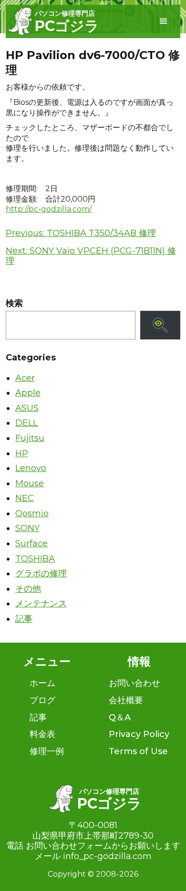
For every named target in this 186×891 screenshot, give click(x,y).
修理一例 (47, 751)
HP (21, 453)
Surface (31, 543)
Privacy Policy (139, 734)
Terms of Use (138, 751)
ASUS (27, 408)
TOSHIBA (35, 558)
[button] (163, 21)
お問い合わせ (134, 683)
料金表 (42, 734)
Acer (25, 378)
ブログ (42, 700)
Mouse (29, 483)
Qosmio (32, 513)
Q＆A (120, 717)
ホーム (42, 683)
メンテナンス (41, 603)
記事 (23, 619)
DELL (26, 423)
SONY (27, 528)
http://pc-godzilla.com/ (49, 209)
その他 (28, 589)
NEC (24, 498)
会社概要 (126, 700)
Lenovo (30, 468)
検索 (14, 303)
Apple (28, 393)
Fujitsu (29, 438)
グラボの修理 (41, 573)
